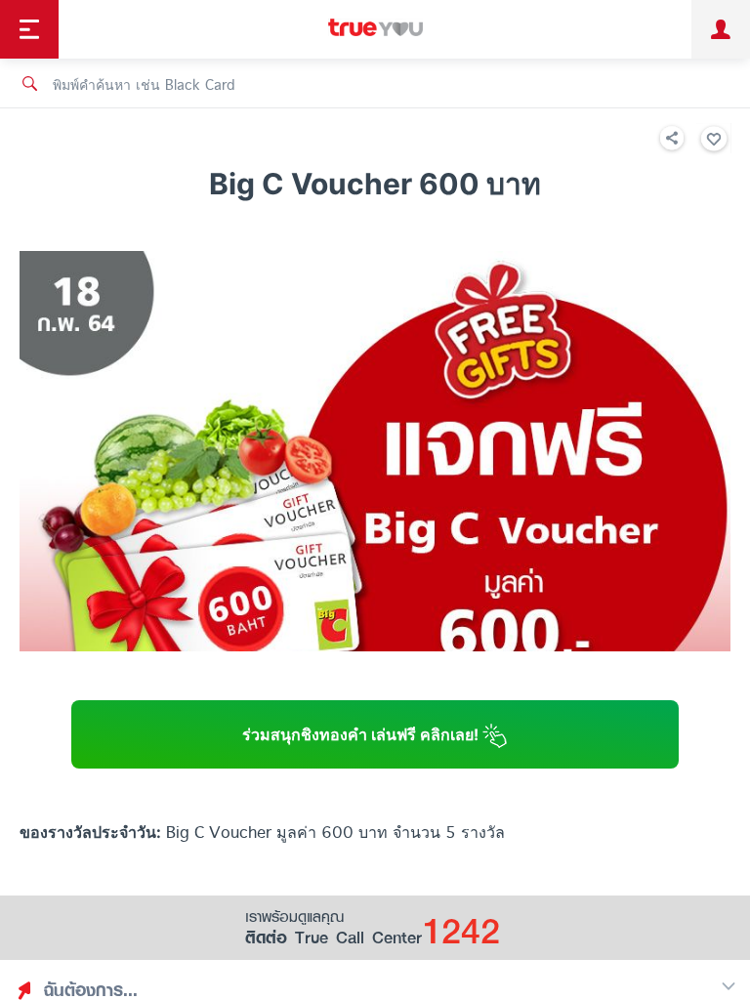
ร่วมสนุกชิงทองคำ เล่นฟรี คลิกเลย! (362, 734)
